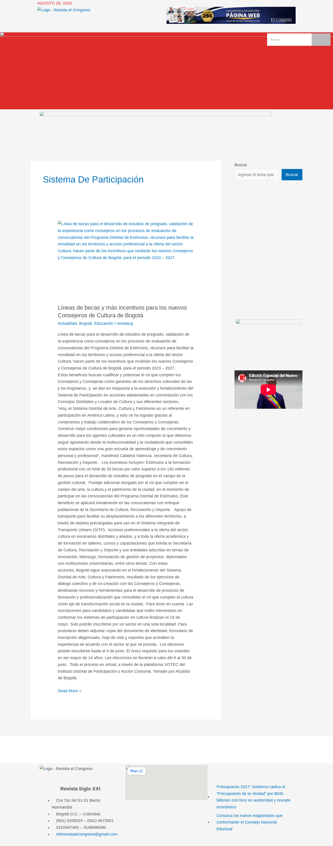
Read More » (69, 690)
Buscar (240, 165)
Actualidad (67, 323)
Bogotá (85, 323)
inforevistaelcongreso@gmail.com (86, 834)
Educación (103, 323)
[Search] (321, 39)
